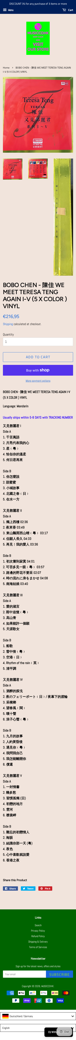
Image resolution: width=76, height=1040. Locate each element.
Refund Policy (38, 936)
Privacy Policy (38, 930)
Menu (10, 10)
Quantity (8, 334)
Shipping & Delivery (38, 941)
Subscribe (59, 974)
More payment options (38, 380)
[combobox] (38, 1016)
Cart (70, 10)
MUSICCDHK (47, 986)
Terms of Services (38, 947)
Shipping (8, 324)
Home (6, 68)
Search (38, 925)
